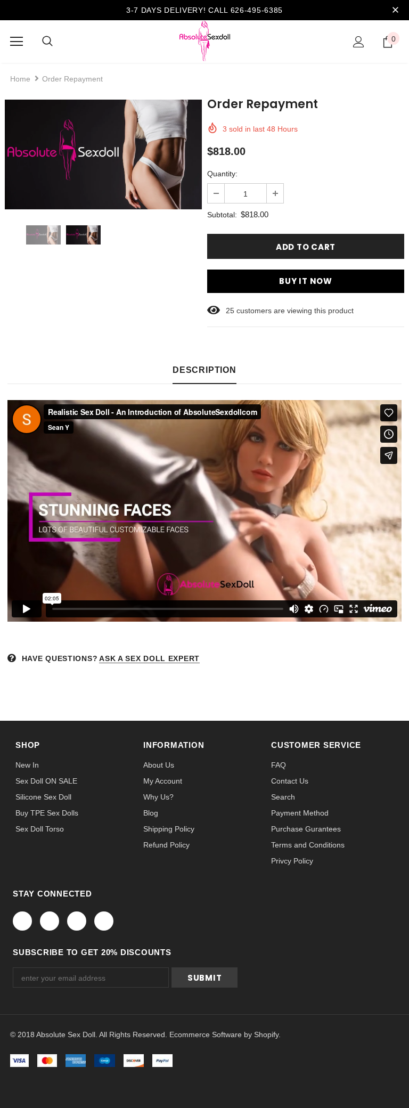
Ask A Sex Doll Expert (149, 658)
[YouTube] (103, 921)
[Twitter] (49, 921)
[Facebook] (22, 921)
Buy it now (305, 281)
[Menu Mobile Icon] (16, 41)
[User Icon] (358, 41)
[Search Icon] (47, 41)
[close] (395, 10)
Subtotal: (222, 214)
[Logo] (204, 41)
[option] (103, 154)
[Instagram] (76, 921)
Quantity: (222, 173)
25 (230, 310)
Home (20, 79)
